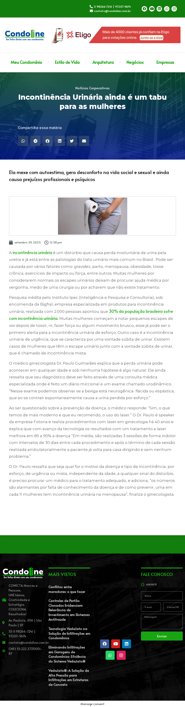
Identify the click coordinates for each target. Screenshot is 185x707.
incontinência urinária (32, 252)
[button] (23, 141)
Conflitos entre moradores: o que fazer (67, 589)
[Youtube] (152, 9)
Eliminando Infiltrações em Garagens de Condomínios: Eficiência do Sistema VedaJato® (67, 654)
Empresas (165, 62)
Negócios (135, 62)
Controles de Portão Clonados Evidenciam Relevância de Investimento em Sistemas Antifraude (69, 610)
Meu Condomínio (26, 62)
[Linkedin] (159, 9)
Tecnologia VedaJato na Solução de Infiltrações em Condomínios (69, 633)
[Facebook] (144, 9)
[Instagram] (174, 9)
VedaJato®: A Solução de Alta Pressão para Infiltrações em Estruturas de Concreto (69, 677)
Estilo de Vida (67, 62)
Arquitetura (103, 62)
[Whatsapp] (166, 9)
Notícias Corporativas (92, 87)
